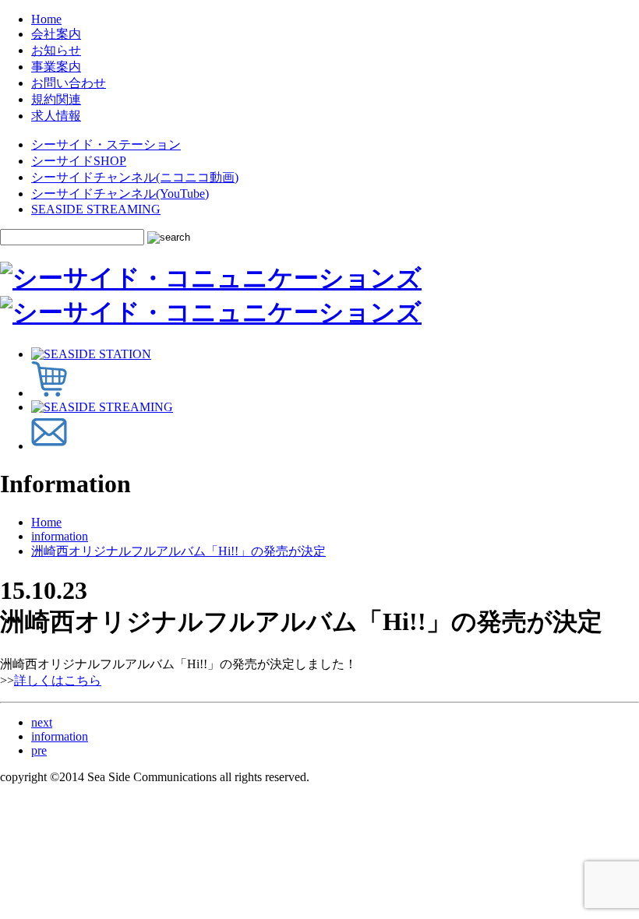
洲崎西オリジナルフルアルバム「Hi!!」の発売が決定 (178, 551)
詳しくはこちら (57, 680)
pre (39, 750)
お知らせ (56, 50)
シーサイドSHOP (78, 160)
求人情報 (56, 115)
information (59, 536)
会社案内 (56, 33)
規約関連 (56, 99)
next (41, 722)
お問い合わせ (68, 83)
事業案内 (56, 66)
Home (46, 19)
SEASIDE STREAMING (96, 209)
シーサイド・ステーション (106, 144)
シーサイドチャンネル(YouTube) (120, 193)
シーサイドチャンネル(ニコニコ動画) (134, 177)
